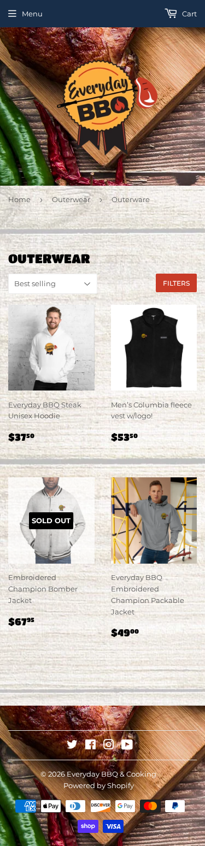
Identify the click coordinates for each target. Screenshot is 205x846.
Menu (32, 13)
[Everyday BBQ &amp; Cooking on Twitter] (72, 746)
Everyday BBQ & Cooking (111, 774)
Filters (176, 283)
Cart (188, 13)
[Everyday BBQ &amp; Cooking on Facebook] (90, 746)
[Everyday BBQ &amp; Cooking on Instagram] (108, 746)
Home (19, 199)
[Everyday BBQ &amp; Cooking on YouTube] (127, 746)
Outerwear (71, 199)
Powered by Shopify (98, 785)
